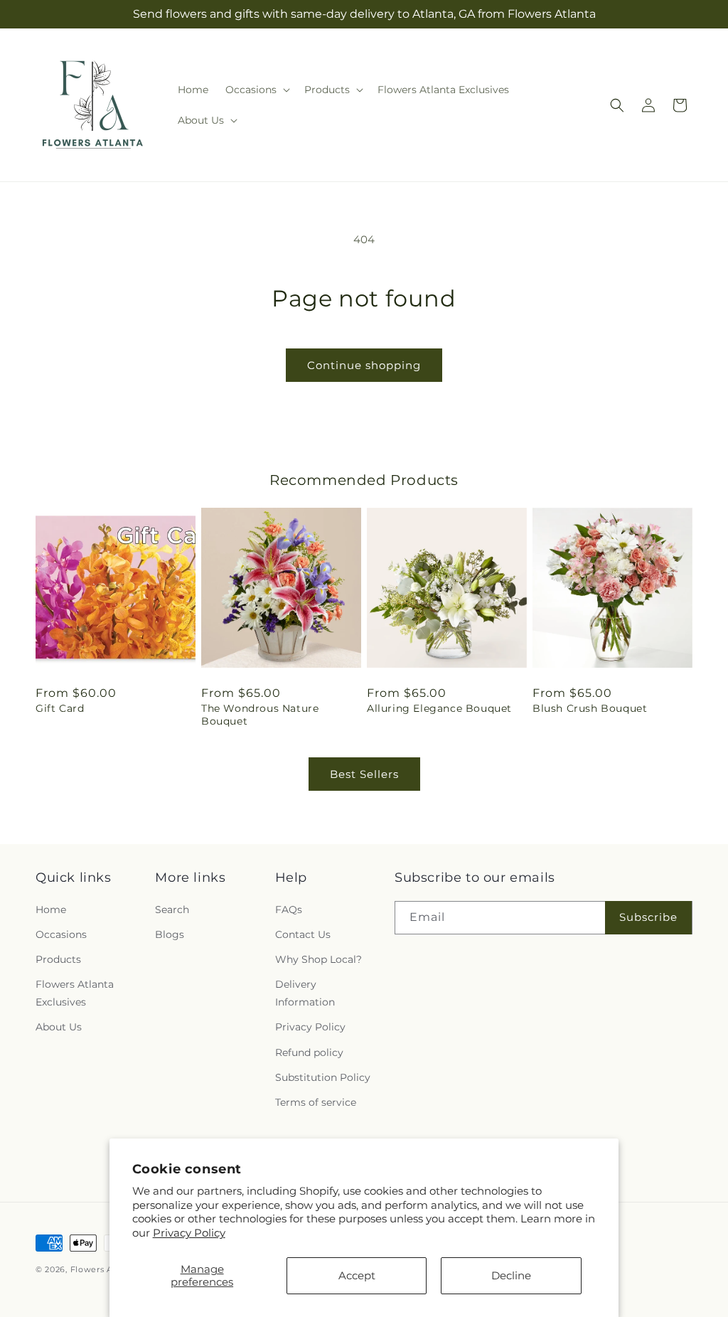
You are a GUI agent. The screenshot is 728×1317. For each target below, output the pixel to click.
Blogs (169, 934)
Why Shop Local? (318, 959)
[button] (256, 90)
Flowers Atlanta (104, 1269)
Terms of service (315, 1102)
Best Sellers (364, 774)
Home (51, 909)
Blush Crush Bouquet (589, 708)
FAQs (288, 909)
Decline (511, 1275)
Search (172, 909)
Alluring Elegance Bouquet (439, 708)
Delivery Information (305, 993)
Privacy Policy (189, 1232)
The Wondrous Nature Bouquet (259, 714)
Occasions (61, 934)
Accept (356, 1275)
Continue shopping (364, 365)
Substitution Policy (322, 1077)
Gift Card (60, 708)
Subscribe (648, 917)
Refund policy (309, 1052)
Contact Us (303, 934)
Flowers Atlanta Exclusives (75, 993)
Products (58, 959)
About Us (59, 1026)
